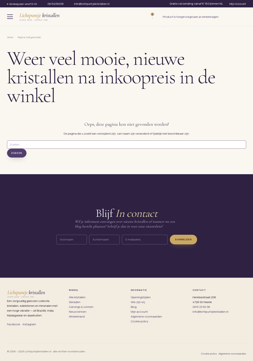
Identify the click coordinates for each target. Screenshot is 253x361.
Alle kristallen (77, 297)
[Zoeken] (145, 17)
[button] (10, 17)
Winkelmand (77, 316)
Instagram (29, 324)
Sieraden (74, 302)
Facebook (13, 324)
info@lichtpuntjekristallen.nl (210, 312)
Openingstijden (141, 297)
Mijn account (139, 312)
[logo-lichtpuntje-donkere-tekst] (40, 16)
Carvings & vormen (81, 307)
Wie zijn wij (138, 302)
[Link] (158, 17)
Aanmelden (183, 239)
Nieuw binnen (77, 312)
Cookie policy (139, 321)
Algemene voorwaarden (146, 316)
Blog (134, 307)
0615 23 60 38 (201, 307)
